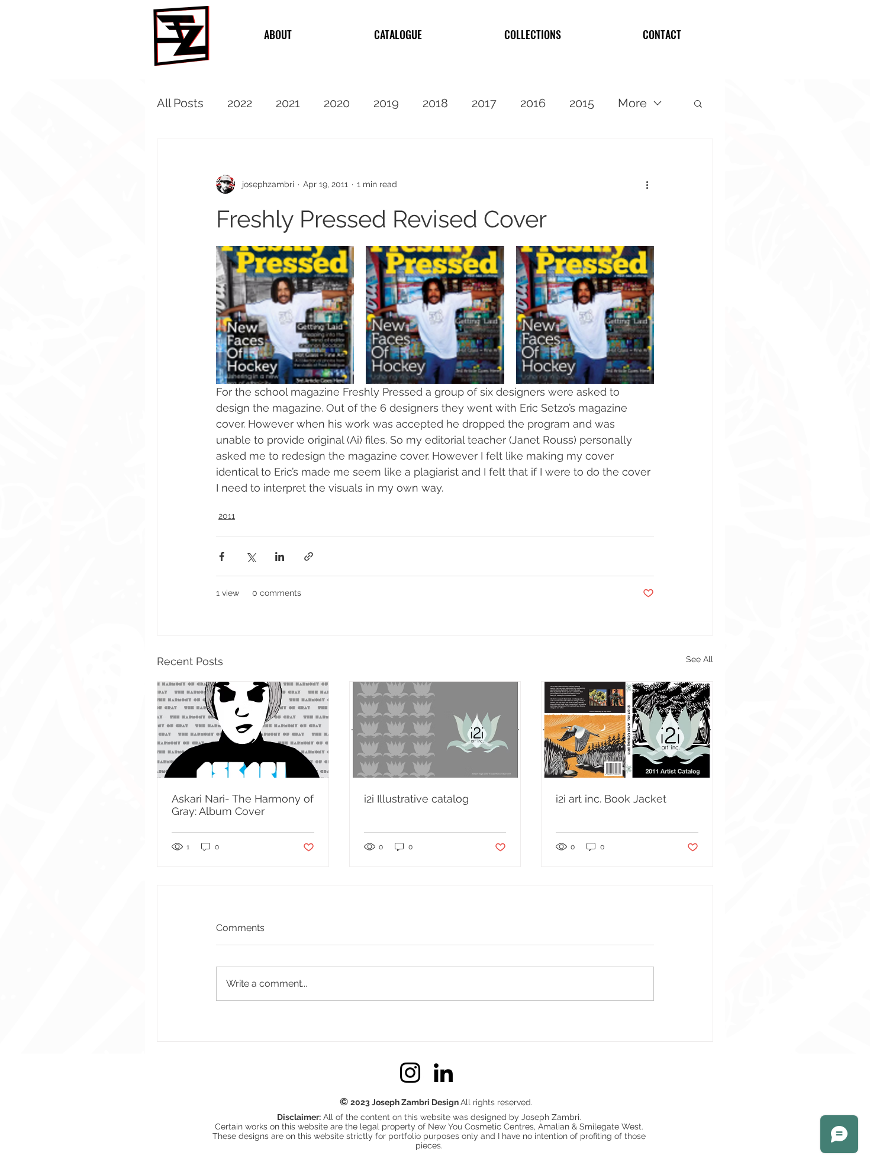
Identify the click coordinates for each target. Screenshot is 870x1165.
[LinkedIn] (443, 1072)
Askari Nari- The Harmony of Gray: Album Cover (243, 804)
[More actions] (647, 184)
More (632, 103)
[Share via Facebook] (221, 556)
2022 (239, 103)
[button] (698, 103)
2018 (435, 103)
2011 (226, 516)
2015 (581, 103)
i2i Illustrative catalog (416, 798)
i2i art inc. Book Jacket (611, 798)
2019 (386, 103)
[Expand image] (285, 315)
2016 (533, 103)
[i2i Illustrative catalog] (435, 730)
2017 (484, 103)
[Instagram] (410, 1072)
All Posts (180, 103)
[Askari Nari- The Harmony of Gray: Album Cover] (242, 730)
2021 (288, 103)
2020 (337, 103)
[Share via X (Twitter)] (250, 556)
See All (699, 659)
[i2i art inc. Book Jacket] (627, 730)
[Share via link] (308, 556)
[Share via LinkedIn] (279, 556)
